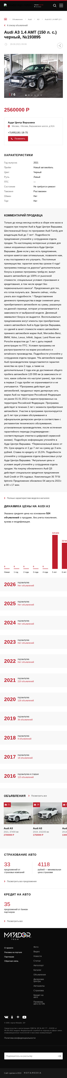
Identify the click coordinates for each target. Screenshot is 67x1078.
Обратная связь (11, 961)
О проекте (8, 948)
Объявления (40, 975)
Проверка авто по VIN (39, 1003)
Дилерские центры (39, 980)
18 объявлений (25, 758)
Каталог (37, 970)
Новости (38, 956)
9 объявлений (24, 739)
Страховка (39, 991)
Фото (36, 947)
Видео (37, 952)
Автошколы (39, 986)
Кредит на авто (38, 996)
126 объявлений (26, 700)
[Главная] (5, 19)
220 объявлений (26, 681)
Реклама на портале (13, 952)
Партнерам (9, 957)
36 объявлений (25, 719)
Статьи (37, 961)
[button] (58, 94)
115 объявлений (26, 777)
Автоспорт (39, 965)
